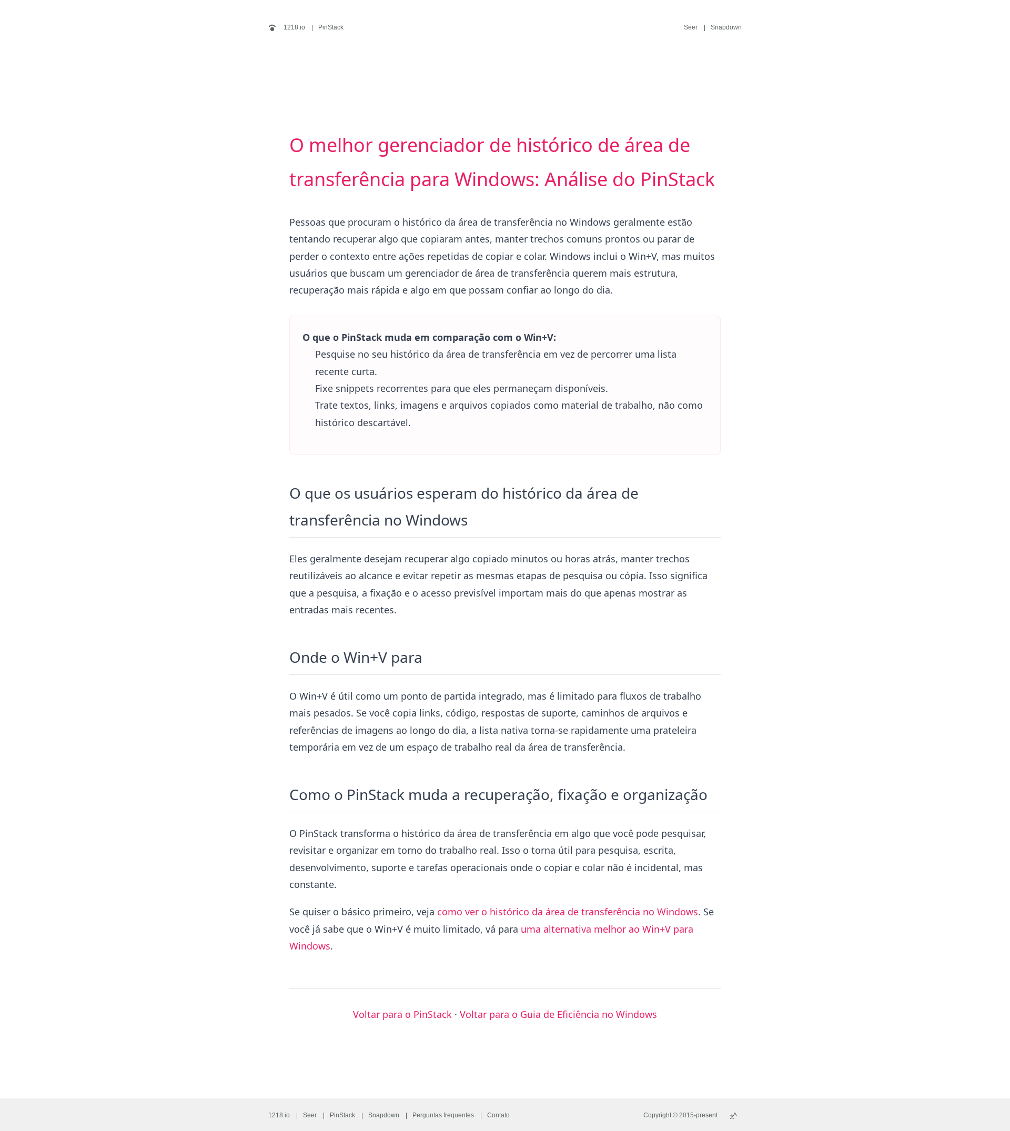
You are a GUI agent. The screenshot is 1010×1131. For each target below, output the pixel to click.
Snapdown (726, 27)
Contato (498, 1115)
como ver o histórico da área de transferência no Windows (567, 911)
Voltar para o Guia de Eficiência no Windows (558, 1014)
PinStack (331, 27)
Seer (691, 27)
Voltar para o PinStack (402, 1014)
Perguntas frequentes (443, 1115)
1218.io (293, 27)
